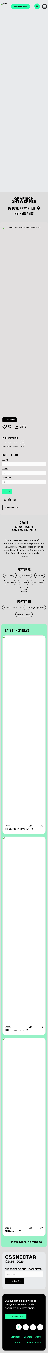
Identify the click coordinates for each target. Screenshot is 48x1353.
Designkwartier (24, 208)
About (38, 1336)
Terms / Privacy (33, 1342)
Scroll (24, 589)
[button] (37, 6)
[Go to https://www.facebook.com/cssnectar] (26, 1327)
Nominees (15, 1336)
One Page (9, 582)
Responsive (37, 582)
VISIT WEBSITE (11, 507)
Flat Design (10, 575)
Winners (28, 1336)
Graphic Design (24, 614)
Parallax (23, 582)
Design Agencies (36, 607)
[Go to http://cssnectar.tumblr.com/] (40, 1327)
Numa (7, 1230)
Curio (7, 1029)
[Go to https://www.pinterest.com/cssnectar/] (33, 1327)
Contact (18, 1342)
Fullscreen (25, 575)
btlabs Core (11, 828)
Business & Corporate (14, 607)
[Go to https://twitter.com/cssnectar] (19, 1327)
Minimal (39, 575)
